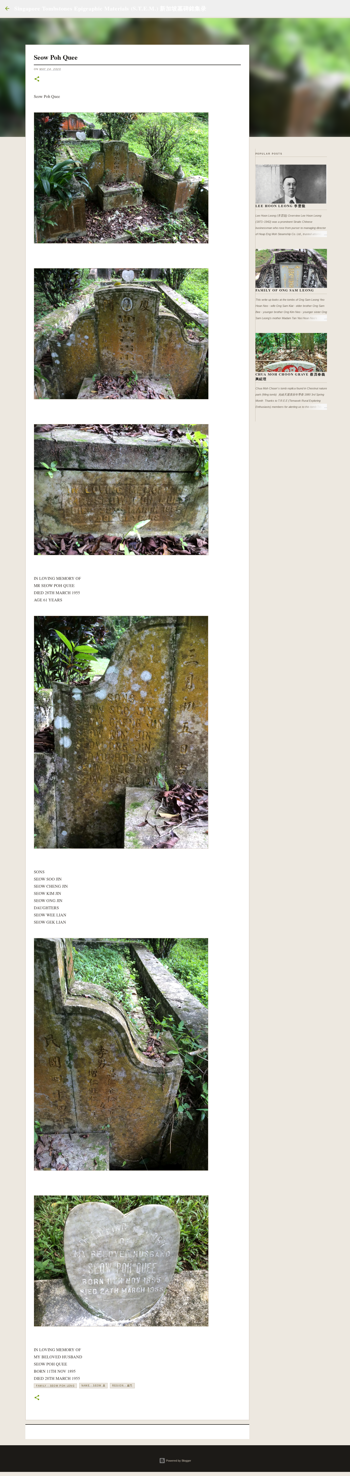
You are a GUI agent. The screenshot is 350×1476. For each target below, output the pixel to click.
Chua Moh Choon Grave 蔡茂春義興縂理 (290, 376)
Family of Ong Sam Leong (284, 290)
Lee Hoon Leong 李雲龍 (280, 205)
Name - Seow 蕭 (93, 1385)
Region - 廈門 (122, 1385)
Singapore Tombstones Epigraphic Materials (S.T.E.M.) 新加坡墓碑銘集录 (110, 8)
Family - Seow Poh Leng (55, 1385)
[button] (37, 79)
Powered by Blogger (178, 1460)
